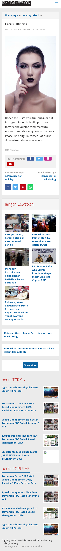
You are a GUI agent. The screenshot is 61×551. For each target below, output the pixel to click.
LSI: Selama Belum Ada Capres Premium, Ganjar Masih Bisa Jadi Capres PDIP (42, 273)
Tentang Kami (10, 546)
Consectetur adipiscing (47, 176)
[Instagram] (48, 158)
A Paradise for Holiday (14, 176)
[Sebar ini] (8, 187)
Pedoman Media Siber (32, 546)
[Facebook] (31, 158)
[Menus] (56, 4)
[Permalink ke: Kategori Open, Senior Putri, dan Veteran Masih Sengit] (17, 223)
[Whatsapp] (30, 187)
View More (30, 365)
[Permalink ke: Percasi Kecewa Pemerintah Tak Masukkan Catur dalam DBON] (44, 223)
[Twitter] (40, 158)
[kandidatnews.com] (16, 3)
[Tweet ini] (15, 187)
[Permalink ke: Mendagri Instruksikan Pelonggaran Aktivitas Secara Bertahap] (17, 257)
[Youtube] (11, 164)
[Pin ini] (23, 187)
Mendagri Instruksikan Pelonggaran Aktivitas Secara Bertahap (14, 275)
